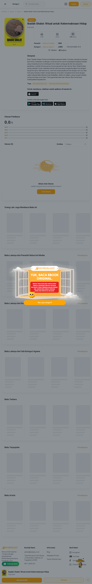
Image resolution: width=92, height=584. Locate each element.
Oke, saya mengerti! (45, 302)
